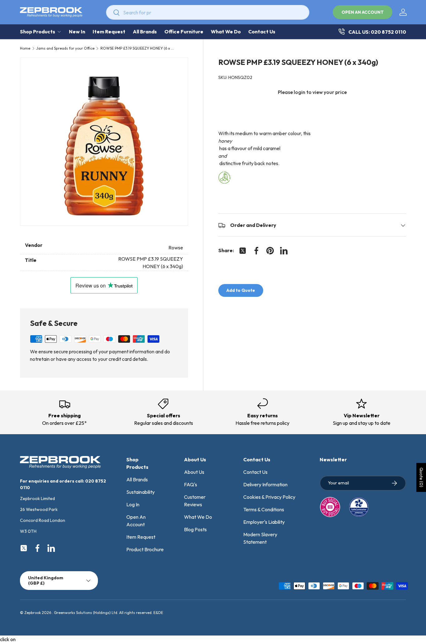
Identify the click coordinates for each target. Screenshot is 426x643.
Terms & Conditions (263, 509)
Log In (132, 504)
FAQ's (190, 484)
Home (25, 48)
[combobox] (207, 12)
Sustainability (140, 492)
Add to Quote (240, 290)
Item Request (109, 31)
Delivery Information (265, 484)
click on (8, 639)
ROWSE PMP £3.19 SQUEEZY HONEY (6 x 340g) (137, 48)
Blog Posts (195, 529)
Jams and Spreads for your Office (65, 48)
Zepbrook (32, 612)
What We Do (226, 31)
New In (77, 31)
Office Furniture (183, 31)
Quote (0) (421, 477)
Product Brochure (145, 549)
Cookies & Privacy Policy (269, 497)
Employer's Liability (264, 522)
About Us (194, 472)
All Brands (145, 31)
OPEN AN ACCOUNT (362, 12)
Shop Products (37, 31)
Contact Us (261, 31)
